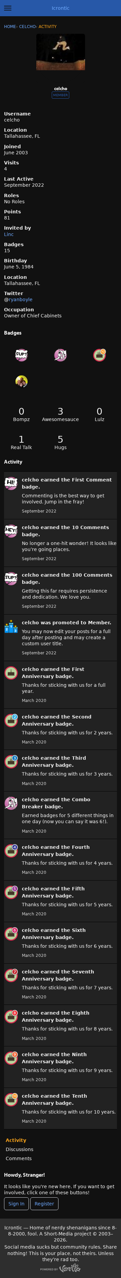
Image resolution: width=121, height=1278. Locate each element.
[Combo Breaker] (60, 355)
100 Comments (92, 575)
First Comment (92, 479)
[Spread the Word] (21, 381)
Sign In (16, 1203)
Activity (16, 1140)
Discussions (19, 1149)
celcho (30, 479)
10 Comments (90, 527)
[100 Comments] (21, 355)
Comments (19, 1158)
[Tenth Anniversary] (99, 355)
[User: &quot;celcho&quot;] (11, 483)
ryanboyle (21, 299)
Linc (9, 234)
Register (44, 1203)
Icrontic (61, 8)
